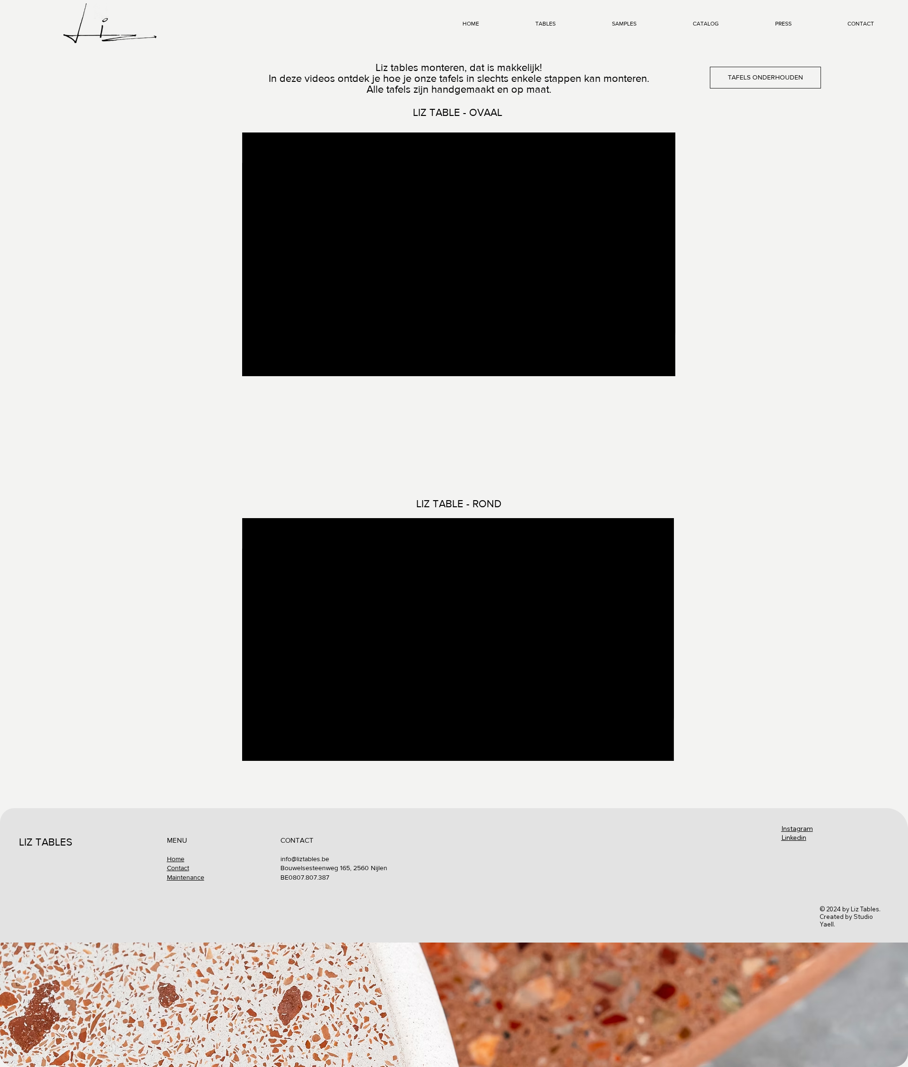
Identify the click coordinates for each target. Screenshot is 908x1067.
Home (175, 859)
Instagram (797, 828)
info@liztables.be (304, 859)
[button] (658, 364)
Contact (178, 868)
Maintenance (185, 877)
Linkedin (793, 837)
